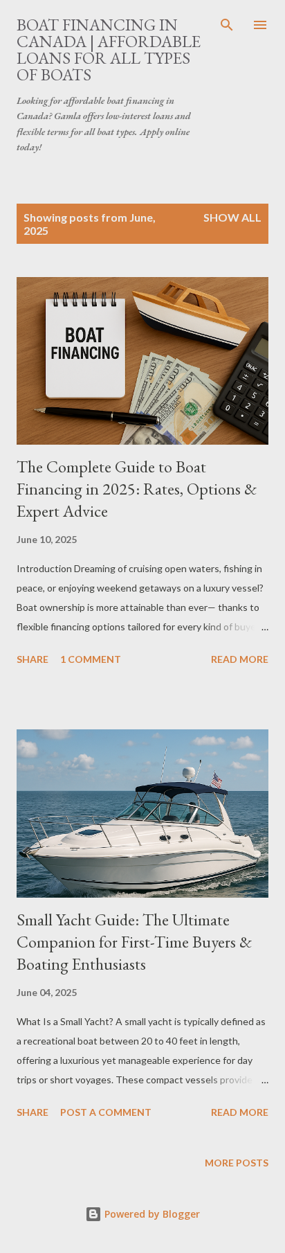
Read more (239, 659)
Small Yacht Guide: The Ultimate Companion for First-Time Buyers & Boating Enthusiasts (134, 942)
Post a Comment (105, 1112)
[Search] (227, 25)
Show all (232, 217)
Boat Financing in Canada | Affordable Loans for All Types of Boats (109, 49)
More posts (236, 1162)
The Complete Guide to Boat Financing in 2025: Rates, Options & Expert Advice (137, 489)
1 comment (90, 659)
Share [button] (32, 659)
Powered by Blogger (151, 1213)
